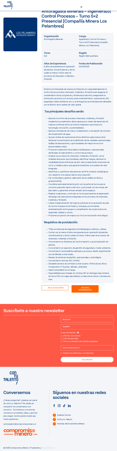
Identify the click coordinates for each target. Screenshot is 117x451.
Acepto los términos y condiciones (78, 353)
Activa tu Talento (64, 419)
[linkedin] (69, 405)
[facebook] (54, 405)
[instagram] (59, 405)
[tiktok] (64, 405)
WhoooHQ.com (48, 448)
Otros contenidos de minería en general (80, 341)
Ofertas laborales (70, 339)
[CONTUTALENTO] (8, 2)
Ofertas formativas (71, 336)
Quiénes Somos (64, 415)
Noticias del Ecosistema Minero (71, 424)
